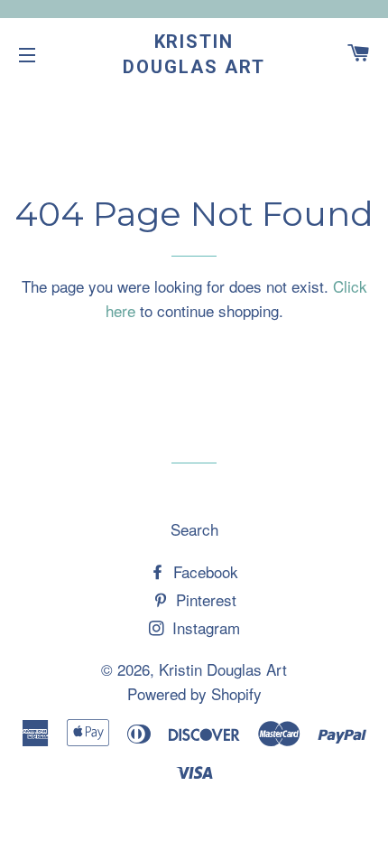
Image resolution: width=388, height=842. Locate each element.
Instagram (204, 627)
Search (194, 529)
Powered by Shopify (194, 693)
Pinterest (203, 599)
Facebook (203, 571)
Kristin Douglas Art (194, 54)
